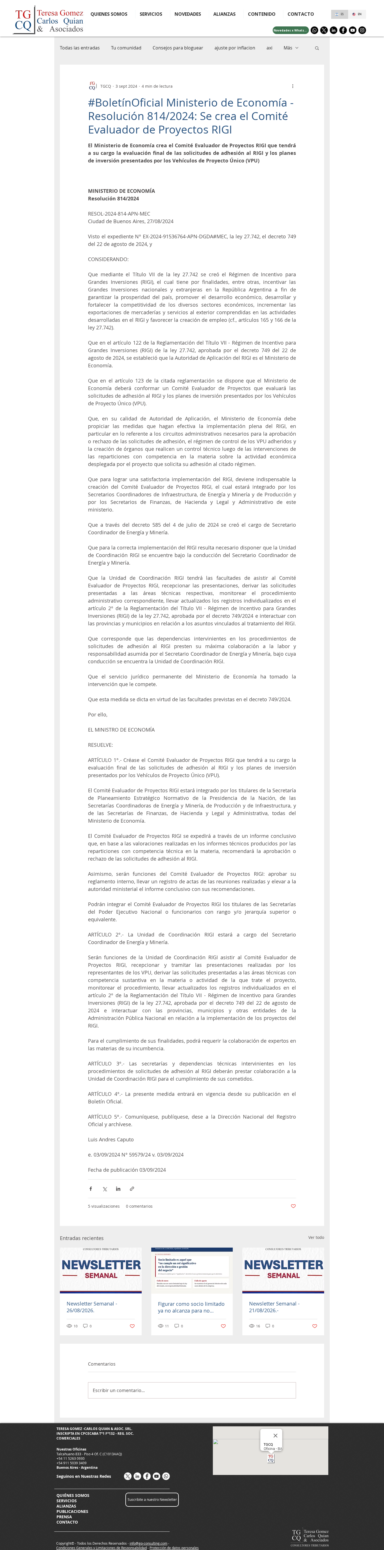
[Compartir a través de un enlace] (132, 1188)
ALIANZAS (66, 1506)
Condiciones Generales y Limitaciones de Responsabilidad (101, 1548)
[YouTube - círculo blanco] (156, 1476)
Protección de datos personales (174, 1548)
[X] (324, 30)
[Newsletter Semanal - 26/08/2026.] (101, 1270)
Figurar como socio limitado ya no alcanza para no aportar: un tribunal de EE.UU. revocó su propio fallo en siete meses (191, 1307)
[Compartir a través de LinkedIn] (118, 1188)
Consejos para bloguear (178, 48)
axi (269, 48)
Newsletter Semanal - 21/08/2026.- (274, 1307)
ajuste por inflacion (234, 48)
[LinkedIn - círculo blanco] (137, 1476)
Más (288, 48)
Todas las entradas (80, 48)
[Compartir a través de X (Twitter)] (104, 1188)
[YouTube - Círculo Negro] (352, 30)
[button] (263, 14)
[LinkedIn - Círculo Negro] (333, 30)
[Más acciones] (292, 86)
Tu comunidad (126, 48)
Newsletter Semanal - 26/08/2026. (92, 1307)
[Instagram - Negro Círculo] (362, 30)
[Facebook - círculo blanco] (147, 1476)
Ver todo (316, 1237)
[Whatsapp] (314, 30)
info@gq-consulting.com (148, 1543)
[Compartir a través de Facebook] (90, 1188)
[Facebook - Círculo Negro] (343, 30)
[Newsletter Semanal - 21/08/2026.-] (283, 1270)
